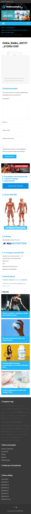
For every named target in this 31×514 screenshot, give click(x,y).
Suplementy (9, 437)
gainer (3, 416)
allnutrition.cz (5, 485)
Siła (16, 434)
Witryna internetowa (8, 138)
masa (15, 418)
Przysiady (3, 434)
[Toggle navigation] (3, 23)
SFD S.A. (20, 511)
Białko (9, 408)
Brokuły (27, 408)
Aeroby (3, 405)
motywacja (5, 422)
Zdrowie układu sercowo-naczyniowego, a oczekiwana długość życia (15, 365)
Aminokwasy (10, 405)
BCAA (26, 405)
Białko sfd (5, 261)
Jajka (7, 415)
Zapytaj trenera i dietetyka (15, 186)
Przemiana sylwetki (23, 431)
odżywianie (16, 426)
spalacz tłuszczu (15, 240)
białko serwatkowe (18, 408)
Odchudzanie (6, 425)
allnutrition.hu (5, 490)
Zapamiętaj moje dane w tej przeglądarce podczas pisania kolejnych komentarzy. (14, 150)
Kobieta (11, 416)
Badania (23, 405)
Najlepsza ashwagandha (9, 269)
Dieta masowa (26, 412)
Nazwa (4, 122)
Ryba (14, 434)
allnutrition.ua (5, 496)
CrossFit (14, 412)
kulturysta (4, 418)
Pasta (24, 429)
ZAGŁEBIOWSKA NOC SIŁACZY (7, 440)
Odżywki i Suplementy (15, 429)
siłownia (20, 434)
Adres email (6, 130)
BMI (24, 408)
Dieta (20, 412)
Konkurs (17, 416)
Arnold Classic (18, 405)
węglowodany (21, 437)
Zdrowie (3, 457)
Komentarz (6, 98)
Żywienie (16, 440)
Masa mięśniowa (21, 418)
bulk (2, 412)
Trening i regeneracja (7, 449)
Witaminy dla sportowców (9, 266)
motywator (17, 421)
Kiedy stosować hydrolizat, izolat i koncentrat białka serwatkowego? (14, 79)
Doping (3, 454)
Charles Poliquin (7, 412)
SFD (3, 264)
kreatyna (23, 416)
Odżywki (17, 280)
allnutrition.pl (5, 482)
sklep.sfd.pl (4, 479)
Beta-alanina (3, 408)
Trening (15, 437)
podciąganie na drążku (13, 431)
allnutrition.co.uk (5, 499)
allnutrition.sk (5, 488)
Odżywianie (4, 451)
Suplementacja (5, 460)
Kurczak (10, 418)
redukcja (9, 434)
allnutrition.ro (5, 493)
